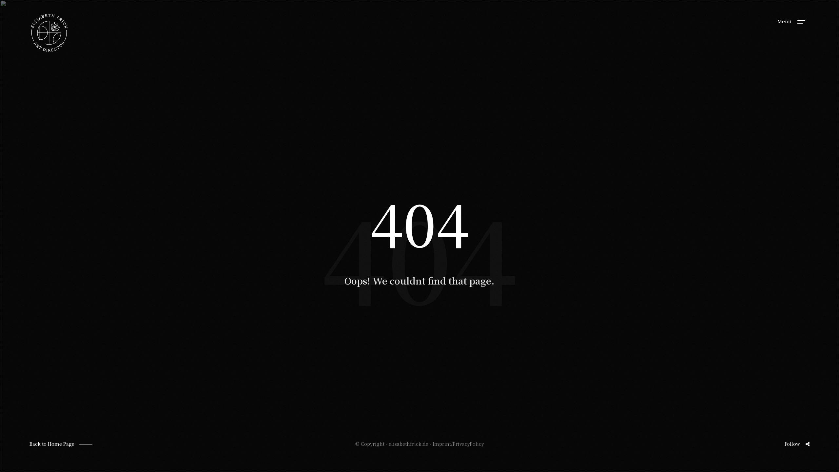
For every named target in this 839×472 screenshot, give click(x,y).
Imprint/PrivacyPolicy (458, 444)
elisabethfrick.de (408, 444)
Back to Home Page (51, 444)
